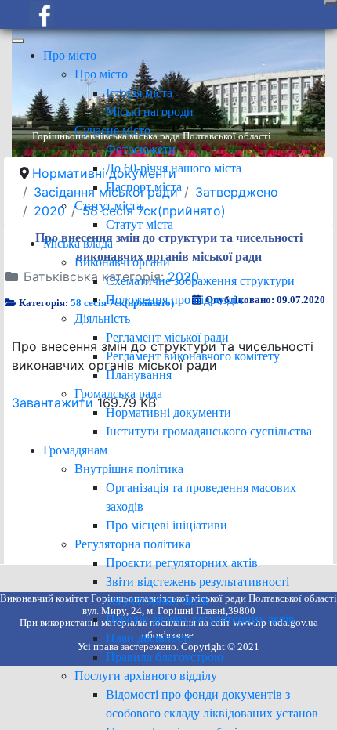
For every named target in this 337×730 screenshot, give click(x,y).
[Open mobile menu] (330, 2)
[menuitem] (69, 55)
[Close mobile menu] (18, 40)
